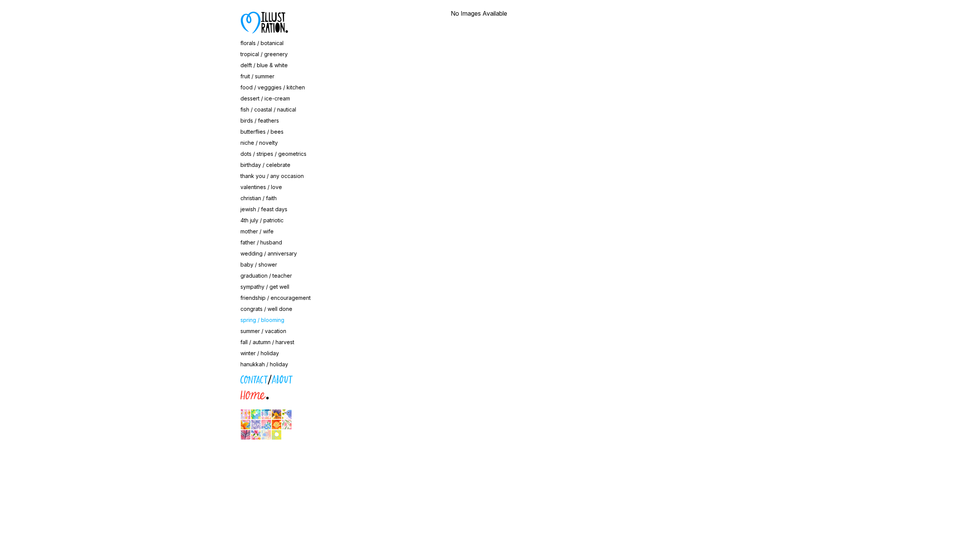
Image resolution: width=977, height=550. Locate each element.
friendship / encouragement (275, 297)
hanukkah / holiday (264, 364)
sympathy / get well (264, 286)
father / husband (261, 242)
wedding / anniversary (268, 253)
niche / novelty (259, 142)
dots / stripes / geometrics (273, 153)
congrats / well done (266, 309)
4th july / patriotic (262, 220)
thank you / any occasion (272, 176)
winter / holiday (259, 353)
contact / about (206, 378)
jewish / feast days (263, 209)
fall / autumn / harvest (267, 342)
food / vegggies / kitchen (272, 87)
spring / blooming (262, 320)
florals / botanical (262, 43)
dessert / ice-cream (265, 98)
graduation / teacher (266, 275)
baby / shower (258, 264)
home (194, 393)
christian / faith (258, 198)
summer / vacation (263, 331)
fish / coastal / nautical (268, 109)
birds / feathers (259, 120)
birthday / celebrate (265, 165)
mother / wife (257, 231)
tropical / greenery (264, 54)
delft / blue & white (264, 65)
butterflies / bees (262, 131)
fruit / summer (257, 76)
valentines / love (261, 187)
